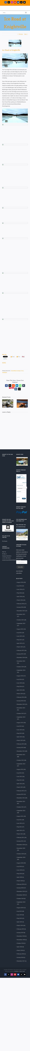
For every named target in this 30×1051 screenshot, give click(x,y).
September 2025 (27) (21, 624)
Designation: (19, 491)
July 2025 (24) (20, 632)
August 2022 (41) (21, 769)
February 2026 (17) (21, 603)
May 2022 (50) (20, 780)
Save (12, 388)
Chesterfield (13, 370)
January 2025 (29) (21, 654)
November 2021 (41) (21, 802)
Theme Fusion (22, 971)
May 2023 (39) (20, 733)
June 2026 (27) (20, 589)
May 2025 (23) (20, 639)
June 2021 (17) (20, 823)
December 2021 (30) (22, 798)
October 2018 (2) (21, 943)
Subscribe (20, 567)
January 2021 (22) (21, 841)
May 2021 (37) (20, 827)
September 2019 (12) (21, 903)
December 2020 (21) (22, 844)
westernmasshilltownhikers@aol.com (11, 560)
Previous (21, 34)
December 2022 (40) (22, 751)
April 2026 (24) (20, 596)
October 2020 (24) (21, 853)
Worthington (4, 372)
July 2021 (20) (20, 819)
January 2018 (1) (21, 957)
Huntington (18, 370)
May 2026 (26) (20, 593)
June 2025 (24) (20, 636)
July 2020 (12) (20, 866)
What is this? (24, 482)
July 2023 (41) (20, 726)
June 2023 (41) (20, 729)
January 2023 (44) (21, 747)
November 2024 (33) (21, 662)
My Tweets (4, 541)
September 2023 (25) (21, 718)
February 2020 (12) (21, 884)
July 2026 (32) (20, 586)
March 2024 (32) (21, 693)
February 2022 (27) (21, 790)
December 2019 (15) (22, 891)
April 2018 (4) (20, 946)
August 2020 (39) (21, 863)
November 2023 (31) (21, 709)
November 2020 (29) (21, 849)
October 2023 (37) (21, 713)
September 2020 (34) (21, 858)
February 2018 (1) (21, 954)
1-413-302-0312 (6, 558)
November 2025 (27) (21, 615)
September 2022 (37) (21, 765)
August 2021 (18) (21, 816)
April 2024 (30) (20, 690)
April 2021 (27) (20, 830)
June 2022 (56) (20, 776)
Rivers (22, 370)
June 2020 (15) (20, 870)
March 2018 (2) (21, 950)
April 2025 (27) (20, 643)
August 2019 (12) (21, 907)
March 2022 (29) (21, 787)
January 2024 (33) (21, 700)
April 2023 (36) (20, 736)
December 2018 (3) (21, 936)
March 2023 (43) (21, 740)
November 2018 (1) (22, 939)
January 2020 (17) (21, 887)
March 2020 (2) (21, 880)
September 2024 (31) (21, 671)
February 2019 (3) (21, 929)
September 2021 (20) (21, 811)
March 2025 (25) (21, 647)
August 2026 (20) (21, 582)
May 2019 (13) (20, 918)
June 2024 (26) (20, 683)
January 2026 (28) (21, 607)
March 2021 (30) (21, 834)
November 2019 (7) (22, 895)
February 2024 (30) (21, 697)
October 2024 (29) (21, 666)
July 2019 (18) (20, 911)
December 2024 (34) (22, 657)
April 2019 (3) (20, 922)
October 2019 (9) (21, 898)
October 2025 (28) (21, 620)
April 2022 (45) (20, 783)
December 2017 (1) (21, 961)
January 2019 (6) (21, 932)
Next (25, 34)
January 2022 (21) (21, 794)
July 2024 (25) (20, 679)
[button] (3, 403)
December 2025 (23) (22, 610)
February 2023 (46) (21, 744)
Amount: (18, 497)
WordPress (16, 971)
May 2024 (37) (20, 686)
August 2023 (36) (21, 722)
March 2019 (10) (21, 925)
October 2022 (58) (21, 760)
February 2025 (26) (21, 650)
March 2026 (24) (21, 600)
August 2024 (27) (21, 676)
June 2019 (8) (20, 914)
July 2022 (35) (20, 773)
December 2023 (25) (22, 704)
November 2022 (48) (21, 755)
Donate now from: (20, 485)
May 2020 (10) (20, 873)
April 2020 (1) (20, 877)
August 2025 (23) (21, 629)
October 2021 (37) (21, 807)
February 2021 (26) (21, 837)
